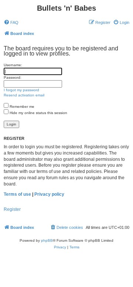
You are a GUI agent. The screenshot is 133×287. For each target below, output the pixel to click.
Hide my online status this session (37, 113)
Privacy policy (49, 194)
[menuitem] (11, 22)
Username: (13, 65)
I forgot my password (21, 90)
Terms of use (17, 194)
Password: (12, 77)
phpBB (47, 240)
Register (12, 209)
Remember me (21, 106)
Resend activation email (24, 95)
